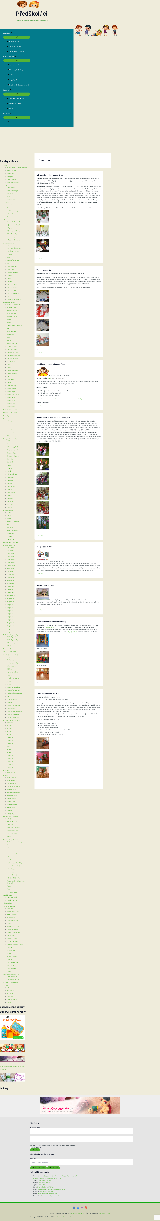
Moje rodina (10, 269)
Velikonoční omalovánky (14, 711)
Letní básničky (11, 331)
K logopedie (10, 589)
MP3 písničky (11, 643)
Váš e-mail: (33, 1158)
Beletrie (9, 518)
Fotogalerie (10, 990)
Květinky (9, 669)
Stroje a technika (12, 699)
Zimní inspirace (11, 968)
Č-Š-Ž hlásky (11, 562)
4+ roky (9, 427)
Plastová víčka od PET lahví (46, 1187)
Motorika (9, 468)
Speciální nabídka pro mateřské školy (51, 622)
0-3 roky (9, 421)
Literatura (10, 527)
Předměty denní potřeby (14, 863)
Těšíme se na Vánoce (13, 231)
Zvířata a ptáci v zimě (13, 240)
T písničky (10, 761)
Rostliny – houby (12, 284)
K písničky (10, 740)
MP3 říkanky (10, 646)
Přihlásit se (35, 1150)
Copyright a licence (15, 46)
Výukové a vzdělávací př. (11, 974)
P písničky (10, 755)
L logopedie (10, 592)
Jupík (49, 378)
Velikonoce (10, 379)
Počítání (9, 281)
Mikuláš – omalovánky (14, 678)
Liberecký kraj (11, 789)
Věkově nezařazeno (13, 436)
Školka (9, 367)
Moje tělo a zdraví (12, 272)
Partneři (11, 108)
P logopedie (10, 605)
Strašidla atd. (11, 950)
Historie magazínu (14, 65)
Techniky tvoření (12, 956)
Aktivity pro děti (14, 41)
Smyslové (10, 498)
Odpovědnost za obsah (16, 51)
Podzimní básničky (12, 352)
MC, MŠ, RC (10, 993)
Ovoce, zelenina (12, 343)
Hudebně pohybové (13, 456)
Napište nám (13, 75)
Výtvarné (9, 837)
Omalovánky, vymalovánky (11, 655)
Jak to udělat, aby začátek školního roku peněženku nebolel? (57, 1176)
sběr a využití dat (104, 1213)
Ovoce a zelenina (12, 208)
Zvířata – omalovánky (13, 717)
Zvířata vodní (11, 407)
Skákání (9, 489)
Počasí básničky (12, 349)
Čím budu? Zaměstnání (14, 248)
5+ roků (9, 430)
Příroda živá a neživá (13, 866)
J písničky (10, 737)
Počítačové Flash (12, 474)
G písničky (10, 731)
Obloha (9, 684)
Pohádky (6, 770)
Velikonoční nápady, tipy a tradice (49, 1196)
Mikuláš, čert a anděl (13, 932)
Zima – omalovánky (13, 714)
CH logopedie (11, 565)
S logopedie (10, 617)
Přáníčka (9, 947)
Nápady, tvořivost (12, 530)
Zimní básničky (11, 385)
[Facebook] (74, 1208)
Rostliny (9, 696)
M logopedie (11, 595)
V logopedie (10, 626)
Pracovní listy (11, 539)
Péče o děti (10, 996)
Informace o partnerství (16, 98)
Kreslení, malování (12, 920)
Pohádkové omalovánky (14, 693)
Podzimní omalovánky (14, 690)
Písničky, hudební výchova (11, 720)
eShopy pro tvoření (13, 911)
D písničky (10, 728)
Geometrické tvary (12, 310)
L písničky (10, 743)
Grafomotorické (12, 822)
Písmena (9, 275)
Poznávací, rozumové (13, 828)
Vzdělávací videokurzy (10, 982)
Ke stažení (6, 33)
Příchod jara (10, 173)
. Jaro (5, 165)
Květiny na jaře (11, 170)
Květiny (9, 923)
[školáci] (12, 1040)
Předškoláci (32, 13)
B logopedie (10, 550)
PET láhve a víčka (12, 941)
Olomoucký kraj (12, 795)
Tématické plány (8, 903)
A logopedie (10, 547)
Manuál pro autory (14, 122)
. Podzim (6, 203)
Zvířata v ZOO (11, 200)
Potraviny (10, 857)
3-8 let (9, 512)
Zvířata (9, 971)
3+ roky (9, 424)
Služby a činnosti (12, 999)
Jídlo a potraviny (12, 316)
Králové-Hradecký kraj (14, 786)
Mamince (9, 675)
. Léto (5, 186)
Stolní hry (10, 504)
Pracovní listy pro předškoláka (47, 1193)
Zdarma (9, 1002)
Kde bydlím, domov (13, 260)
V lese (8, 217)
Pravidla (9, 860)
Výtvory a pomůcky (13, 979)
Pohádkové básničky (13, 355)
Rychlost (9, 483)
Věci (8, 296)
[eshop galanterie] (12, 1061)
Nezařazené (7, 649)
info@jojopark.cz (71, 632)
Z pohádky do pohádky (14, 299)
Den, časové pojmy (13, 251)
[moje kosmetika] (12, 1081)
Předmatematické (12, 831)
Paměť (9, 471)
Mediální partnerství (15, 103)
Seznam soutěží (12, 897)
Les (8, 328)
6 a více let (10, 433)
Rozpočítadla (11, 361)
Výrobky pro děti (12, 976)
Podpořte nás (13, 80)
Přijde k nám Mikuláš (13, 225)
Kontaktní (10, 462)
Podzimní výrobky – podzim (15, 944)
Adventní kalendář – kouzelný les (49, 175)
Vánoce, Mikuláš (12, 373)
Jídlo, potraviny (11, 666)
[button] (11, 33)
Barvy (8, 245)
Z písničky (10, 767)
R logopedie (10, 611)
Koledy (9, 322)
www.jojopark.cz (51, 627)
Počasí (9, 278)
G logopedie (10, 577)
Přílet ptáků (10, 177)
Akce (8, 987)
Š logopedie (10, 614)
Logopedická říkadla (9, 545)
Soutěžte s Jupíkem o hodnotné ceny (51, 364)
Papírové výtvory (12, 938)
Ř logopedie (10, 608)
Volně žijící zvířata (12, 234)
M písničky (10, 746)
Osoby (9, 340)
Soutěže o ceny (8, 895)
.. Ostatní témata (8, 243)
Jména (9, 319)
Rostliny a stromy (12, 872)
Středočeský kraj (12, 804)
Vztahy (9, 889)
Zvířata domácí (11, 389)
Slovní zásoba (11, 492)
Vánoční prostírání (43, 270)
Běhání (9, 441)
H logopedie (10, 580)
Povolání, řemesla (12, 358)
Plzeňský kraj (11, 801)
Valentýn (9, 702)
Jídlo (8, 257)
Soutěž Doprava (12, 900)
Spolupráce (10, 501)
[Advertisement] (80, 140)
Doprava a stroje (12, 307)
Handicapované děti (13, 450)
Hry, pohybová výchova (10, 439)
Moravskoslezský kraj (13, 792)
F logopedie (10, 574)
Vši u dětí (42, 1185)
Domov (9, 845)
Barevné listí (10, 205)
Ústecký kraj (11, 807)
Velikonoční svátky (12, 183)
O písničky (10, 752)
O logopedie (10, 602)
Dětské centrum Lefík (45, 585)
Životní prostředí (12, 892)
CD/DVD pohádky (12, 640)
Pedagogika (10, 533)
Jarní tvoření (11, 917)
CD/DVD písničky (12, 637)
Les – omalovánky (12, 672)
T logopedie (10, 620)
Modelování (10, 935)
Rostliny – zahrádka (13, 293)
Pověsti (5, 775)
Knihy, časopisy (8, 510)
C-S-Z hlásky (11, 559)
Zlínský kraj (10, 814)
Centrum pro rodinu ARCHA (47, 694)
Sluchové (9, 495)
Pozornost (10, 480)
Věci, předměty (11, 708)
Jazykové (10, 825)
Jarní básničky (11, 313)
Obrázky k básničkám (10, 652)
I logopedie (10, 583)
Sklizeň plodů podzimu (14, 214)
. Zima (5, 220)
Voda (8, 197)
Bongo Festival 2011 (44, 547)
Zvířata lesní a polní (13, 395)
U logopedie (10, 623)
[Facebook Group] (78, 1208)
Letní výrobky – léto (13, 926)
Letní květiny (11, 188)
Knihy (8, 263)
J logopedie (10, 586)
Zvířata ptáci (11, 398)
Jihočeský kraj (11, 777)
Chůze (9, 444)
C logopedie (10, 553)
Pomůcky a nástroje (13, 854)
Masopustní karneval (13, 222)
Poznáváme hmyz (12, 191)
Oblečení (9, 681)
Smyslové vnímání (12, 875)
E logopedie (10, 571)
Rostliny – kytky (12, 287)
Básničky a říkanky (9, 302)
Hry (8, 524)
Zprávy (5, 985)
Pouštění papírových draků (15, 211)
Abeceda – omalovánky (14, 657)
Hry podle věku (8, 419)
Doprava (9, 254)
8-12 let (9, 515)
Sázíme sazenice (12, 180)
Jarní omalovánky (12, 663)
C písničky (10, 725)
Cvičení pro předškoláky (14, 447)
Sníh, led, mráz (11, 228)
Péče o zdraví (11, 848)
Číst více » (39, 258)
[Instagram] (82, 1208)
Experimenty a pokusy (10, 410)
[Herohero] (86, 1208)
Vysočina (9, 810)
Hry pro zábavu (11, 914)
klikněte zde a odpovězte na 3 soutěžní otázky (67, 399)
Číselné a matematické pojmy (16, 842)
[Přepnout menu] (16, 37)
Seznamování (11, 486)
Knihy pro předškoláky (16, 70)
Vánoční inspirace (12, 962)
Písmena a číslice (12, 346)
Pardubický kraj (11, 798)
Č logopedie (10, 556)
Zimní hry (9, 507)
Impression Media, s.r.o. (78, 1213)
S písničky (10, 758)
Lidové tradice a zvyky (10, 542)
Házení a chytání (12, 453)
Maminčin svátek (12, 266)
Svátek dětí (10, 194)
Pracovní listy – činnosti (10, 817)
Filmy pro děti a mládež (10, 413)
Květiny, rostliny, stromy (14, 325)
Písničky (9, 536)
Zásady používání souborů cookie (19, 85)
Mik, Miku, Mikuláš (45, 1180)
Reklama (6, 90)
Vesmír (9, 886)
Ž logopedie (10, 629)
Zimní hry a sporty (12, 237)
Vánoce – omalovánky (13, 705)
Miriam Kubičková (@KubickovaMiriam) (45, 1178)
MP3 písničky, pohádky (10, 635)
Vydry (60, 1178)
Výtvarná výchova (9, 906)
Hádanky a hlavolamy (13, 521)
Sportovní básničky (13, 370)
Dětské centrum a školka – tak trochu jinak (53, 418)
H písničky (10, 734)
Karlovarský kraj (12, 783)
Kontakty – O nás (8, 56)
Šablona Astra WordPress (65, 1217)
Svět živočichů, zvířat (13, 878)
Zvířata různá (11, 401)
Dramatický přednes (46, 1191)
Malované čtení (11, 772)
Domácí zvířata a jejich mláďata (17, 167)
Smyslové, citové (12, 834)
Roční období (11, 869)
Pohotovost (10, 477)
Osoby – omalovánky (13, 687)
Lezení (9, 465)
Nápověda (6, 113)
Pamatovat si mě (36, 1147)
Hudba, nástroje (12, 660)
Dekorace (10, 908)
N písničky (10, 749)
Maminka (9, 337)
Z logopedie (10, 632)
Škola (8, 364)
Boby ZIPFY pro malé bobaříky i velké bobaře (52, 1189)
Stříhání (9, 953)
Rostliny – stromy (12, 290)
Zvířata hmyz (11, 392)
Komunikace (10, 459)
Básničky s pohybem (13, 304)
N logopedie (10, 598)
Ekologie (9, 819)
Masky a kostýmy (12, 929)
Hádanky (6, 416)
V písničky (10, 764)
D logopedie (10, 568)
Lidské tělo (10, 334)
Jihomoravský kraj (12, 780)
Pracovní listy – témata (10, 840)
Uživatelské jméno (35, 1127)
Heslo (31, 1135)
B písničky (10, 722)
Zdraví (9, 382)
